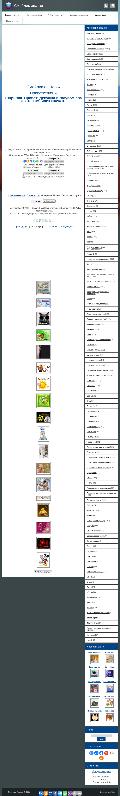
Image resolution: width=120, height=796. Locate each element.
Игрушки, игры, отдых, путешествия (96, 248)
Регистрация (106, 6)
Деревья (90, 136)
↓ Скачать (36, 202)
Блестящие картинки (95, 49)
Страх (89, 587)
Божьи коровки (93, 54)
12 (47, 227)
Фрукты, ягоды (93, 623)
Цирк (89, 640)
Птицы (89, 478)
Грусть (89, 105)
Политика (91, 432)
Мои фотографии (94, 33)
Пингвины (91, 411)
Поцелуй (90, 437)
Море (89, 334)
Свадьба (90, 526)
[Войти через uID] (91, 753)
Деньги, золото (93, 131)
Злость (89, 237)
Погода (90, 416)
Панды (89, 406)
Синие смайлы (93, 541)
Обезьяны (91, 386)
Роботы (90, 505)
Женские (90, 201)
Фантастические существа (98, 613)
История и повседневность (98, 259)
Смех (89, 556)
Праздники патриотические (98, 447)
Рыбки (89, 515)
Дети (89, 141)
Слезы (89, 546)
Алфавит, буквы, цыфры (97, 38)
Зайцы (89, 216)
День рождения (93, 125)
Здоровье (91, 221)
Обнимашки (92, 391)
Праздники (91, 442)
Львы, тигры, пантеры (96, 314)
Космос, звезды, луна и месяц (99, 281)
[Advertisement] (46, 55)
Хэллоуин (91, 635)
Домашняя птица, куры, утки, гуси (101, 173)
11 (44, 227)
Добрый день (92, 156)
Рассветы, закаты (94, 500)
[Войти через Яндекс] (106, 753)
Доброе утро (92, 151)
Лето (89, 299)
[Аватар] (43, 287)
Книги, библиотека (94, 269)
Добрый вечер (93, 161)
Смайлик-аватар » (43, 87)
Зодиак (90, 242)
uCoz (112, 792)
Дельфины (91, 120)
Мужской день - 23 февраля (98, 340)
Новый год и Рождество (96, 375)
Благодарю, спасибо (95, 44)
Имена (89, 254)
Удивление (91, 597)
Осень (89, 396)
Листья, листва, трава (96, 304)
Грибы (89, 100)
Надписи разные (94, 360)
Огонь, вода (91, 380)
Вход (112, 6)
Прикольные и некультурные (99, 462)
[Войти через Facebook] (101, 753)
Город (89, 95)
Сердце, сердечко (94, 536)
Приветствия (33, 195)
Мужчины (91, 345)
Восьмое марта (93, 90)
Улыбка (90, 607)
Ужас (89, 602)
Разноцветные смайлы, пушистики (101, 493)
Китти (89, 264)
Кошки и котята (93, 287)
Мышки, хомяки (93, 355)
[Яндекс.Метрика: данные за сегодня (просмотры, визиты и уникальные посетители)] (101, 771)
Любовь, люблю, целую (96, 319)
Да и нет (90, 110)
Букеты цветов (93, 59)
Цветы (89, 211)
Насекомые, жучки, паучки (97, 370)
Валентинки (92, 64)
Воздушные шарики (95, 79)
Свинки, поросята (94, 531)
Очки (89, 401)
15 (56, 227)
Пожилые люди (93, 427)
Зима (89, 232)
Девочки (90, 115)
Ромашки (90, 510)
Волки (89, 85)
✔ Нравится (49, 201)
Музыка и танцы (93, 350)
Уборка (90, 592)
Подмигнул (91, 421)
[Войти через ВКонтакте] (96, 753)
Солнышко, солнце (95, 572)
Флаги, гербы (92, 618)
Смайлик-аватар (28, 5)
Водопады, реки (93, 74)
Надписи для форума (96, 365)
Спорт (89, 582)
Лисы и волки (92, 309)
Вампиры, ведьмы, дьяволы (98, 69)
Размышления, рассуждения (99, 488)
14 (53, 227)
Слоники (90, 551)
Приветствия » (43, 93)
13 (50, 227)
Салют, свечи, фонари (96, 521)
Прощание (91, 473)
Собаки (90, 567)
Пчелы (89, 483)
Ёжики (89, 196)
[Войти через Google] (111, 753)
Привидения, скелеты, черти (99, 457)
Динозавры (91, 146)
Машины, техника (94, 324)
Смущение (91, 561)
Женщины (91, 206)
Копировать (54, 158)
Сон (88, 577)
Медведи (90, 329)
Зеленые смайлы (94, 226)
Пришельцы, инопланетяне (98, 467)
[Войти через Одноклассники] (101, 758)
